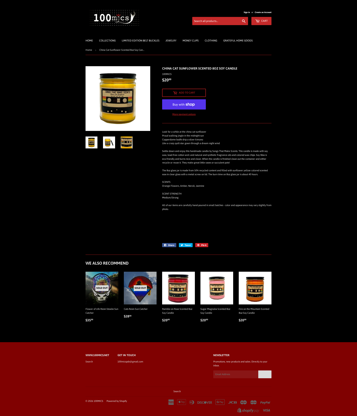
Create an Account (263, 12)
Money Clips (191, 40)
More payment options (184, 114)
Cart (264, 20)
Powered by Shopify (117, 401)
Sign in (247, 12)
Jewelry (170, 40)
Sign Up (265, 374)
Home (89, 40)
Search (89, 361)
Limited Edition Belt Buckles (140, 40)
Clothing (211, 40)
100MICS (98, 401)
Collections (107, 40)
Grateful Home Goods (238, 40)
